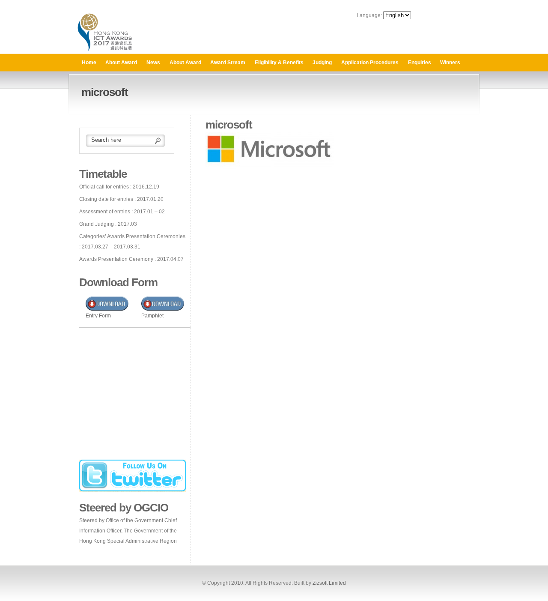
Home (89, 63)
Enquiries (419, 63)
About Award (121, 63)
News (153, 63)
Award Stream (227, 63)
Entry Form (98, 316)
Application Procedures (370, 63)
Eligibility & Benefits (279, 63)
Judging (322, 63)
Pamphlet (152, 316)
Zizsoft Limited (329, 583)
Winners (450, 63)
